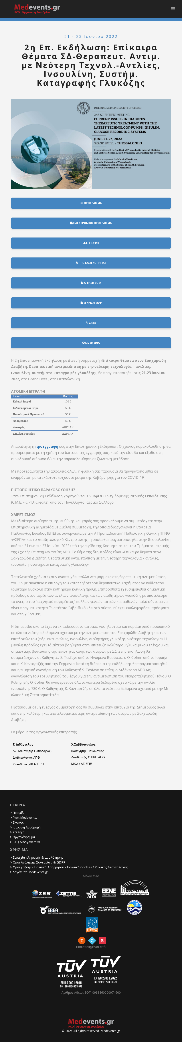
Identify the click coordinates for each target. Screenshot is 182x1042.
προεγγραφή (46, 446)
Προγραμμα (92, 203)
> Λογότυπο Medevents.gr (29, 872)
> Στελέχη (17, 832)
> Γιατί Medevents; (23, 817)
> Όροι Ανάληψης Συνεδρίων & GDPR (37, 862)
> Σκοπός (17, 822)
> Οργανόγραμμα (22, 837)
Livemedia (92, 343)
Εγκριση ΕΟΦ (92, 303)
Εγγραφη (92, 243)
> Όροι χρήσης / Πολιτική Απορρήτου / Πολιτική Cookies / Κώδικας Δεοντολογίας (69, 867)
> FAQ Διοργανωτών (25, 842)
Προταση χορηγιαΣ (92, 263)
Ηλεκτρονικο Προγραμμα (92, 223)
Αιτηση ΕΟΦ (92, 283)
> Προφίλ (17, 812)
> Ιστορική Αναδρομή (25, 827)
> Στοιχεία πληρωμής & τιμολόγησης (36, 857)
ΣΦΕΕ (92, 323)
